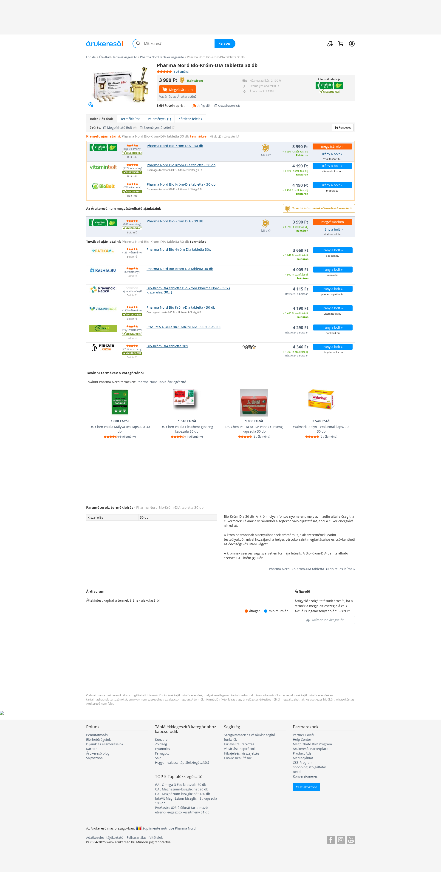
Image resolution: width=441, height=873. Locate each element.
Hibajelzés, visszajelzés (241, 753)
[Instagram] (341, 839)
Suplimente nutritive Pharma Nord (169, 828)
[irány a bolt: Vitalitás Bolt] (329, 85)
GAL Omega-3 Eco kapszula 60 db (180, 784)
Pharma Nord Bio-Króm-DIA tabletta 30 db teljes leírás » (312, 569)
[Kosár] (341, 43)
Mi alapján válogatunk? (224, 136)
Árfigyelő (204, 105)
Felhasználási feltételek (145, 837)
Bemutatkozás (97, 735)
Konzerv (161, 739)
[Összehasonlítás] (330, 43)
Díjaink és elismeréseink (104, 744)
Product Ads (302, 753)
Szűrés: (95, 127)
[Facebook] (331, 839)
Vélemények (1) (159, 119)
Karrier (91, 749)
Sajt (158, 758)
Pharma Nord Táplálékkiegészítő (161, 382)
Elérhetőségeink (98, 739)
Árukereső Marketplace (310, 749)
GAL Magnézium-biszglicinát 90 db (181, 789)
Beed (297, 772)
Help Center (302, 739)
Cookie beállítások (238, 758)
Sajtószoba (94, 758)
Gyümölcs (162, 749)
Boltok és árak (101, 119)
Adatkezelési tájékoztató (104, 837)
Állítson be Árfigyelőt (328, 620)
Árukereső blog (97, 753)
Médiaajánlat (303, 758)
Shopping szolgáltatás (310, 767)
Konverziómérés (305, 776)
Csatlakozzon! (306, 787)
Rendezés (344, 127)
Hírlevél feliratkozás (239, 744)
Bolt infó (132, 157)
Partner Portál (303, 735)
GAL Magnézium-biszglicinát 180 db (182, 794)
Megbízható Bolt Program (312, 744)
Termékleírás (130, 119)
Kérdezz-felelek (190, 119)
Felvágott (162, 753)
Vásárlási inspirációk (239, 749)
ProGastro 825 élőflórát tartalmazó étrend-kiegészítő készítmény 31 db (182, 809)
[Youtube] (351, 839)
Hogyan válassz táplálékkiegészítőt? (182, 762)
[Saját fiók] (352, 43)
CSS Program (303, 762)
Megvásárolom (180, 89)
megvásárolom (332, 146)
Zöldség (161, 744)
